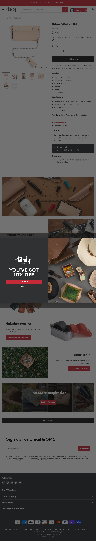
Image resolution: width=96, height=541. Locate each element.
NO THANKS (24, 287)
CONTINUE (24, 282)
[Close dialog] (93, 240)
